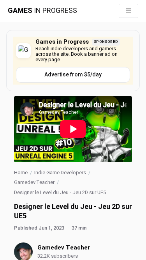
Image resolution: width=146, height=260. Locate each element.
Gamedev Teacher (34, 182)
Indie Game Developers (60, 172)
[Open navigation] (128, 11)
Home (21, 172)
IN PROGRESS (42, 11)
